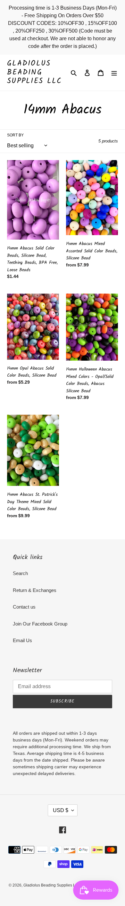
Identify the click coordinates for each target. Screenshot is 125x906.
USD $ (60, 810)
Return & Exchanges (34, 590)
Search (20, 573)
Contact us (24, 607)
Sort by (15, 135)
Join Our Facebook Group (40, 623)
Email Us (22, 640)
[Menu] (114, 73)
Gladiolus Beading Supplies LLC (34, 72)
